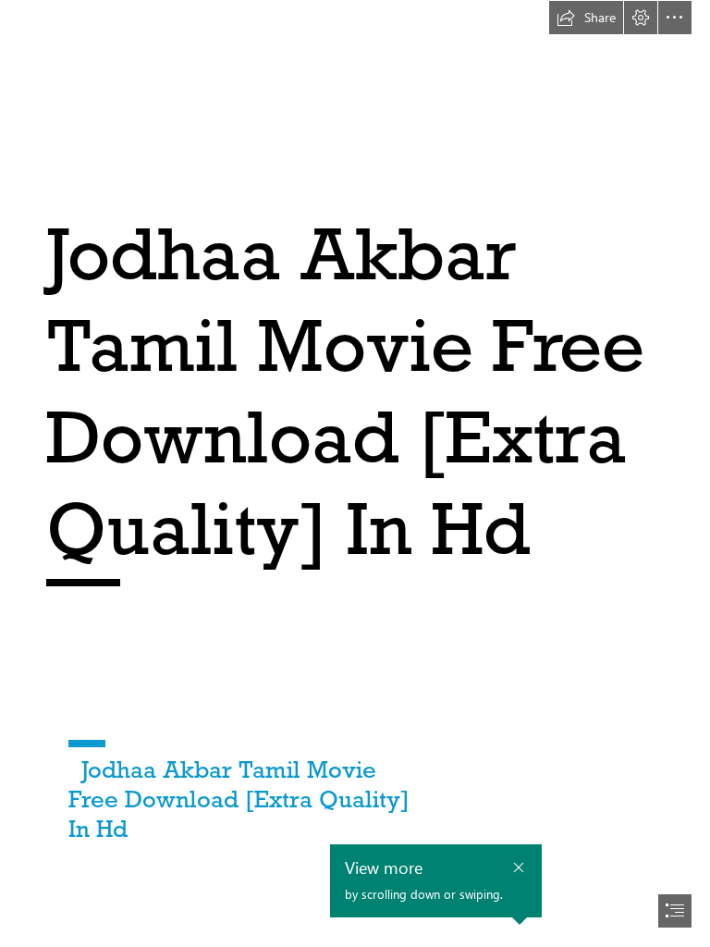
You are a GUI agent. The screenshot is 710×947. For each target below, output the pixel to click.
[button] (586, 17)
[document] (355, 473)
